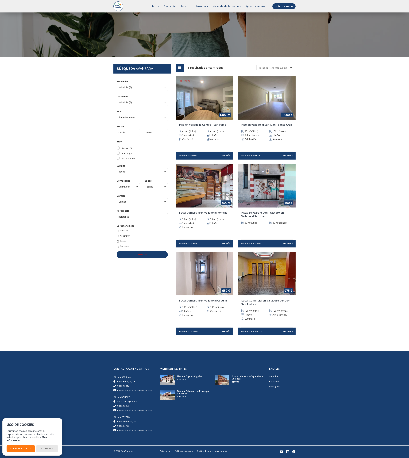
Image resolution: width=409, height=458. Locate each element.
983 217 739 (123, 425)
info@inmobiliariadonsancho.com (134, 390)
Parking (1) (127, 153)
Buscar (142, 254)
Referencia (123, 210)
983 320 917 (123, 385)
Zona (119, 111)
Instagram (274, 386)
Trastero (124, 246)
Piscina (123, 241)
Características (125, 225)
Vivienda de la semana (227, 6)
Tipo (119, 141)
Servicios (186, 6)
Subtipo (121, 165)
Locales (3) (127, 148)
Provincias (122, 81)
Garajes (121, 195)
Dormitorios (123, 180)
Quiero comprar (256, 6)
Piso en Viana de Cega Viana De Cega (247, 377)
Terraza (124, 230)
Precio (120, 126)
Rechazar (47, 448)
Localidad (122, 96)
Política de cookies (184, 451)
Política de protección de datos (212, 451)
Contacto (170, 6)
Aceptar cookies (20, 448)
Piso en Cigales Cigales (189, 376)
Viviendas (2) (128, 158)
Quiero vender (284, 6)
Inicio (155, 6)
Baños (148, 180)
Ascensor (125, 235)
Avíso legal (165, 451)
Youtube (273, 376)
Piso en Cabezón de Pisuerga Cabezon (193, 392)
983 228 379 (123, 405)
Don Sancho (127, 451)
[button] (142, 87)
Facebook (274, 381)
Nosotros (202, 6)
